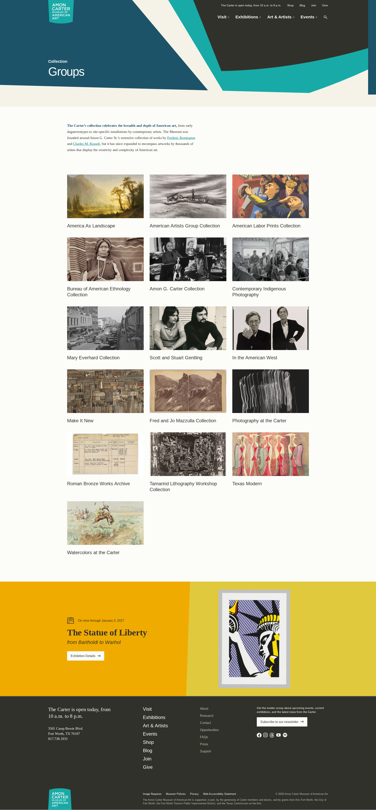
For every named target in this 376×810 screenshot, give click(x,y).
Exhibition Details (87, 657)
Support (205, 751)
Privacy (194, 793)
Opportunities (209, 730)
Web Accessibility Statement (219, 793)
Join (313, 5)
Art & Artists (155, 725)
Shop (290, 5)
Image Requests (152, 793)
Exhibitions (154, 717)
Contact (205, 723)
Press (204, 744)
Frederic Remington (181, 138)
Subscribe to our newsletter (279, 722)
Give (325, 5)
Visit (147, 709)
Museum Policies (176, 793)
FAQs (204, 737)
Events (150, 734)
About (204, 708)
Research (207, 715)
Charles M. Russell (86, 144)
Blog (302, 5)
